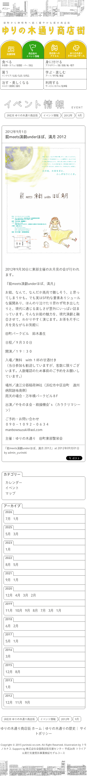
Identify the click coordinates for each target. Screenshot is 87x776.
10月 (18, 610)
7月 (8, 518)
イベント (12, 488)
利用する (56, 84)
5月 (8, 534)
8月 (8, 564)
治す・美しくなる (15, 84)
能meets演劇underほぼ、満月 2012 (35, 137)
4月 (17, 595)
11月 (9, 610)
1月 (16, 518)
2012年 (68, 115)
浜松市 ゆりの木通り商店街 (22, 115)
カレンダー (13, 482)
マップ (10, 493)
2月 (33, 595)
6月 (8, 626)
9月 (8, 580)
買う (15, 74)
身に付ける (59, 63)
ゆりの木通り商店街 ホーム (21, 728)
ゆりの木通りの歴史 (60, 728)
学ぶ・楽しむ (55, 74)
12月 (9, 595)
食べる (17, 63)
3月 (16, 534)
